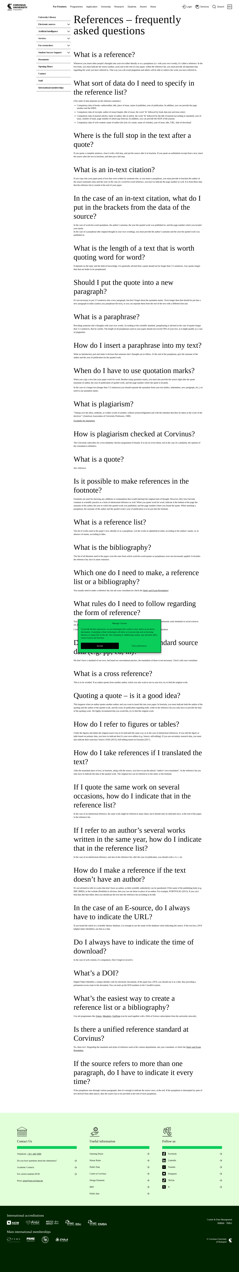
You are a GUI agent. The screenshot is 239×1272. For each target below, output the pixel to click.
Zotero (99, 1016)
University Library (47, 17)
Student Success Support (50, 52)
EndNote (116, 1016)
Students (132, 7)
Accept (100, 646)
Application (91, 7)
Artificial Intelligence (48, 31)
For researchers (45, 45)
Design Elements (97, 1180)
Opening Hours (45, 66)
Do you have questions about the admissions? (37, 1161)
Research (119, 7)
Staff (40, 80)
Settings (220, 1223)
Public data (94, 1193)
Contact (42, 73)
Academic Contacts (25, 1167)
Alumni (143, 7)
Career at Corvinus (98, 1173)
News (153, 7)
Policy (229, 1223)
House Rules (95, 1160)
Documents (43, 59)
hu (229, 7)
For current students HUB (28, 1174)
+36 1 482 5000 (34, 1154)
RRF (92, 1187)
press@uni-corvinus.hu (33, 1181)
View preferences (139, 646)
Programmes (76, 7)
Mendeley (107, 1016)
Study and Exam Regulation (155, 590)
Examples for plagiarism (84, 421)
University (106, 7)
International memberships (51, 88)
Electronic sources (46, 24)
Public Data (95, 1167)
